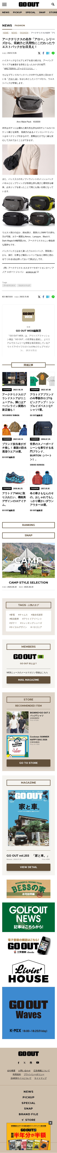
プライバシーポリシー (34, 1074)
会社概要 (11, 1070)
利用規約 (17, 1074)
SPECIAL (30, 12)
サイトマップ (40, 1078)
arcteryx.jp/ (31, 272)
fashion (24, 33)
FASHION (20, 25)
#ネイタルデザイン (18, 627)
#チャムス (23, 615)
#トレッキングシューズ (31, 623)
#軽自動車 (14, 619)
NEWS (14, 33)
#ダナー (13, 623)
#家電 (12, 615)
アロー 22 (12, 79)
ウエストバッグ (24, 285)
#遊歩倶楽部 (37, 615)
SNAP (42, 12)
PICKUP (17, 12)
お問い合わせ (24, 1070)
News (5, 12)
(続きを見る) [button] (31, 350)
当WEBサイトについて (21, 1078)
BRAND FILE (28, 1114)
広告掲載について (41, 1070)
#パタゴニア (36, 627)
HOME (6, 33)
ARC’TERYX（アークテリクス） (19, 68)
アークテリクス (9, 285)
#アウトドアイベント (32, 619)
